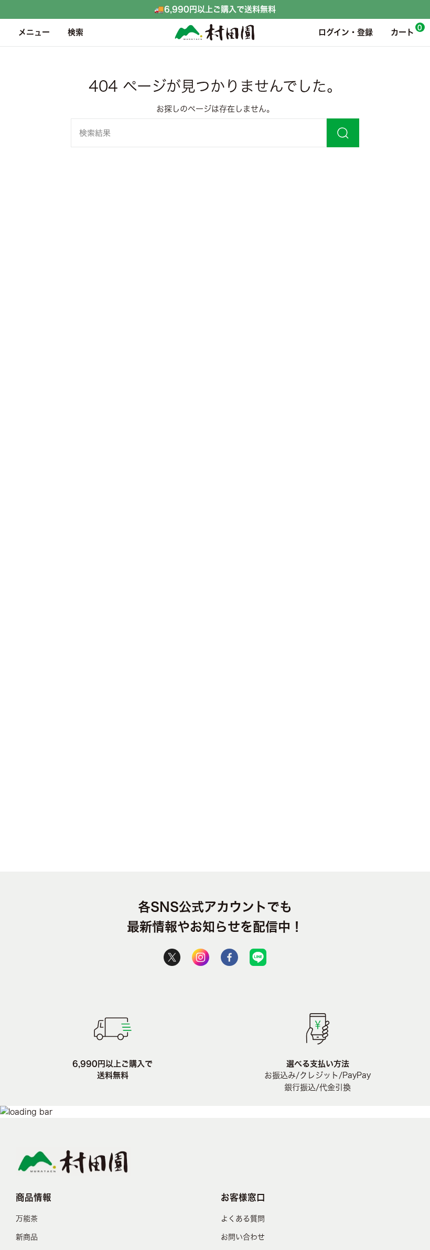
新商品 (27, 1237)
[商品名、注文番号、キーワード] (343, 132)
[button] (72, 32)
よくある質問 (243, 1218)
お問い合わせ (243, 1237)
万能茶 (27, 1218)
